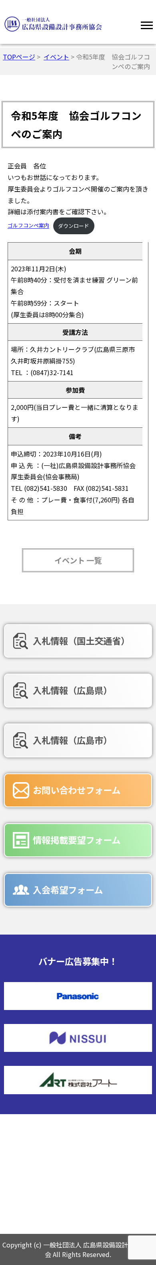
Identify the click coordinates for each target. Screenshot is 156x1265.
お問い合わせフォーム (76, 789)
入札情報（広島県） (72, 690)
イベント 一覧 (78, 560)
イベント (56, 56)
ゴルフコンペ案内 (28, 225)
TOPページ (19, 56)
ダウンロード (73, 225)
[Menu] (147, 24)
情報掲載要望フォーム (76, 839)
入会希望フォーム (68, 889)
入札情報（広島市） (72, 739)
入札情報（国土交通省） (81, 640)
